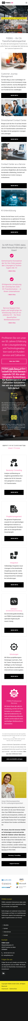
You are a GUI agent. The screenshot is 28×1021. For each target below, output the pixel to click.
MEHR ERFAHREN (19, 27)
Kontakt (6, 935)
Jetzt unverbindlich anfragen (14, 759)
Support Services (14, 863)
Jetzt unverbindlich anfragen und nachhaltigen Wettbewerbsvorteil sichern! (14, 446)
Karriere (6, 928)
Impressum (5, 988)
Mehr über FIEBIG (14, 361)
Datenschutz (13, 988)
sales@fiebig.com (8, 955)
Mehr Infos (12, 271)
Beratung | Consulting (14, 855)
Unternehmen (7, 932)
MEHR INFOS (14, 95)
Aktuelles (6, 925)
